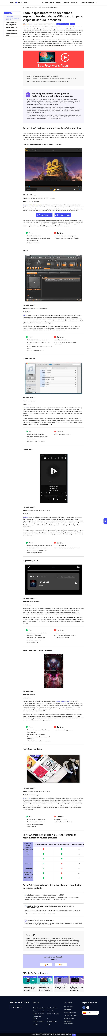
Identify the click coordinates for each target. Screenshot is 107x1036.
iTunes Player (26, 798)
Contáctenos (67, 1009)
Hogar (24, 7)
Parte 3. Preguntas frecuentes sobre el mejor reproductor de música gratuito (48, 81)
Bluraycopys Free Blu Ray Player (31, 205)
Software (66, 2)
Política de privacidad (70, 1012)
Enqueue (25, 408)
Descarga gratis (17, 1007)
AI (47, 1018)
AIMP (24, 315)
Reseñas (58, 2)
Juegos (48, 1024)
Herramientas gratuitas (87, 2)
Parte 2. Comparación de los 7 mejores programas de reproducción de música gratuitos (51, 79)
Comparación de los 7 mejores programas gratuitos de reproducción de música (12, 25)
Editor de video (51, 1011)
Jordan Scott (28, 24)
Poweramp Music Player (62, 701)
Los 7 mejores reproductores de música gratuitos (12, 18)
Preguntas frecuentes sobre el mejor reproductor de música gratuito (11, 33)
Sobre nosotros (68, 1007)
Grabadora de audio (38, 1021)
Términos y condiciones (70, 1015)
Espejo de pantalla (52, 1021)
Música (72, 24)
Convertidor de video (39, 1008)
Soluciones (74, 2)
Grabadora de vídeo (52, 1008)
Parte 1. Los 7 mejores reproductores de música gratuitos (43, 76)
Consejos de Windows (53, 1014)
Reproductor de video (45, 977)
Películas (35, 1024)
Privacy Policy (68, 1034)
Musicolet (25, 517)
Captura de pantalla (38, 1014)
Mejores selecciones (48, 2)
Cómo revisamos (69, 1018)
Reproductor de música (62, 24)
